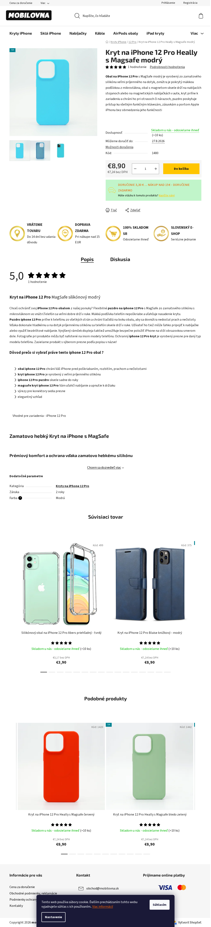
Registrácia (190, 3)
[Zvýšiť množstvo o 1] (156, 169)
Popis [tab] (87, 259)
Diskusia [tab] (120, 259)
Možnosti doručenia (119, 147)
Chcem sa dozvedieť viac (104, 467)
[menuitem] (20, 33)
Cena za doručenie (20, 3)
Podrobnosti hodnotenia (167, 67)
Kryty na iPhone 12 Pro (72, 486)
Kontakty (16, 906)
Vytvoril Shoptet (190, 922)
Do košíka (181, 168)
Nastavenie (53, 917)
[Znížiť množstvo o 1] (135, 169)
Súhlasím (159, 904)
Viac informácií (102, 906)
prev (12, 605)
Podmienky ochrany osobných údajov (35, 899)
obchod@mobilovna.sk (102, 888)
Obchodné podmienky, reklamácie (33, 893)
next (198, 605)
